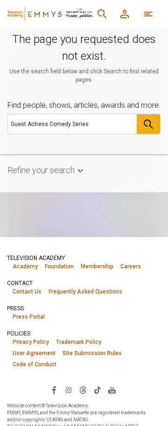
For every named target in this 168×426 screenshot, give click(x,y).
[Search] (102, 14)
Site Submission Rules (92, 353)
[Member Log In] (124, 14)
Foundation (59, 266)
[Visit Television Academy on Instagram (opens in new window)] (69, 389)
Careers (130, 266)
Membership (97, 266)
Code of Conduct (34, 364)
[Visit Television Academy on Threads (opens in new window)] (83, 389)
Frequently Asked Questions (85, 291)
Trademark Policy (78, 342)
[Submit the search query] (148, 124)
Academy (25, 266)
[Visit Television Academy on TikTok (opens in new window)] (97, 389)
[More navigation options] (148, 14)
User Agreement (34, 353)
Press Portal (29, 317)
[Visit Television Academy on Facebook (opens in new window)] (54, 389)
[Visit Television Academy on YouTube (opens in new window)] (112, 389)
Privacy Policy (31, 342)
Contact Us (27, 291)
